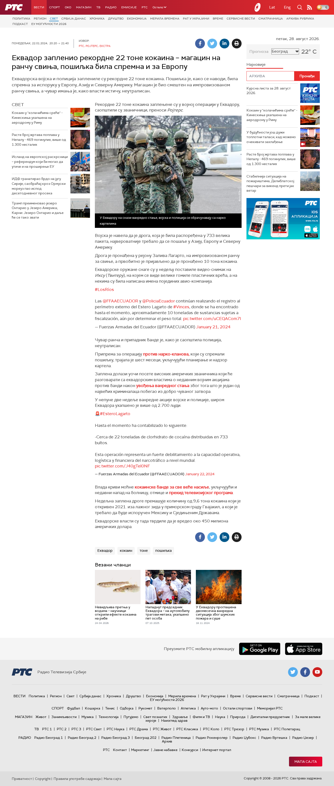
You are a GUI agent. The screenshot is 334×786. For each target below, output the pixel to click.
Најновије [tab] (256, 64)
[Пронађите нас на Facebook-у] (305, 672)
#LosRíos (104, 289)
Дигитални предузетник (270, 717)
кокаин (126, 550)
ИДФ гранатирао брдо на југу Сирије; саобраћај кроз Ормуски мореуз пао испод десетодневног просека (39, 186)
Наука (220, 717)
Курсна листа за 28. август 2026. (268, 90)
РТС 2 (62, 729)
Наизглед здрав (174, 720)
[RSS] (309, 7)
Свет (54, 19)
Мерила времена (164, 19)
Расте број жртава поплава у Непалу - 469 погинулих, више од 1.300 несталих (39, 139)
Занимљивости (64, 717)
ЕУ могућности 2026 (49, 24)
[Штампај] (237, 43)
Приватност (22, 778)
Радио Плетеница (176, 737)
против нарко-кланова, (166, 354)
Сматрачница (270, 19)
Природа (237, 717)
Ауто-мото (209, 708)
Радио (110, 7)
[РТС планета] (258, 7)
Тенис (110, 708)
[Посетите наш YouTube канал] (317, 672)
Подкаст (20, 24)
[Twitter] (212, 43)
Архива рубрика (300, 19)
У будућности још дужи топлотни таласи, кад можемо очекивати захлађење (271, 137)
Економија (137, 19)
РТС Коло (211, 729)
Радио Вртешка (274, 737)
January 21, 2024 (213, 327)
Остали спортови (237, 708)
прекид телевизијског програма (201, 492)
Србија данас (73, 19)
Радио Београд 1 (48, 737)
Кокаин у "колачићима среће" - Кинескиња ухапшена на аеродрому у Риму (37, 117)
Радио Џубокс (244, 737)
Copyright (43, 778)
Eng (287, 7)
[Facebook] (200, 43)
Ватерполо (166, 708)
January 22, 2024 (199, 474)
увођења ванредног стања (162, 385)
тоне (144, 550)
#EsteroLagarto (115, 413)
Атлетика (188, 708)
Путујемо (130, 717)
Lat (272, 7)
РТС (145, 7)
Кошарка (92, 708)
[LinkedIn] (224, 43)
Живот (40, 717)
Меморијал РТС (270, 708)
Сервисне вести (241, 19)
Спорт (54, 7)
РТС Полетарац (287, 729)
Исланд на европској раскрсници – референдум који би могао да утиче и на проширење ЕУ (40, 161)
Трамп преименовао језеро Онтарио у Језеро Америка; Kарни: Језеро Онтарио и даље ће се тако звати (38, 210)
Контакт (120, 750)
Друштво (115, 19)
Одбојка (127, 708)
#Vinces (181, 307)
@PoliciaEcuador (158, 301)
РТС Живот (162, 729)
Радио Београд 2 (82, 737)
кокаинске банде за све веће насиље (172, 487)
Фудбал (73, 708)
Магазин (83, 7)
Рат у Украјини (196, 19)
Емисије (129, 7)
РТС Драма (138, 729)
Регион (40, 19)
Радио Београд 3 (115, 737)
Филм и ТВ (201, 717)
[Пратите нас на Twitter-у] (293, 672)
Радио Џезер (303, 737)
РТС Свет (94, 729)
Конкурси (190, 750)
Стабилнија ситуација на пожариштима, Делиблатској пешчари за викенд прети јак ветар (270, 183)
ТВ (98, 7)
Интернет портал (216, 750)
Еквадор (104, 550)
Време (218, 19)
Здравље (180, 717)
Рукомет (145, 708)
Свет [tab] (18, 105)
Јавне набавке (165, 750)
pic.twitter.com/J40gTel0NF (122, 466)
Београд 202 (145, 737)
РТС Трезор (234, 729)
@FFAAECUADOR (120, 301)
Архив (167, 741)
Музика (87, 717)
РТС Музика (259, 729)
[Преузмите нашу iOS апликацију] (303, 649)
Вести (39, 7)
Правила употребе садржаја (77, 778)
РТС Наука (115, 729)
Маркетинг (140, 750)
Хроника (97, 19)
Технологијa (109, 717)
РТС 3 (76, 729)
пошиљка (163, 550)
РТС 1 (47, 729)
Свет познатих (155, 717)
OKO (68, 7)
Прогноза (258, 51)
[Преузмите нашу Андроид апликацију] (259, 649)
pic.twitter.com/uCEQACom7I (212, 318)
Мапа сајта (305, 761)
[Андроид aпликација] (283, 218)
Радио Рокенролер (212, 737)
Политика (21, 19)
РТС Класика (187, 729)
